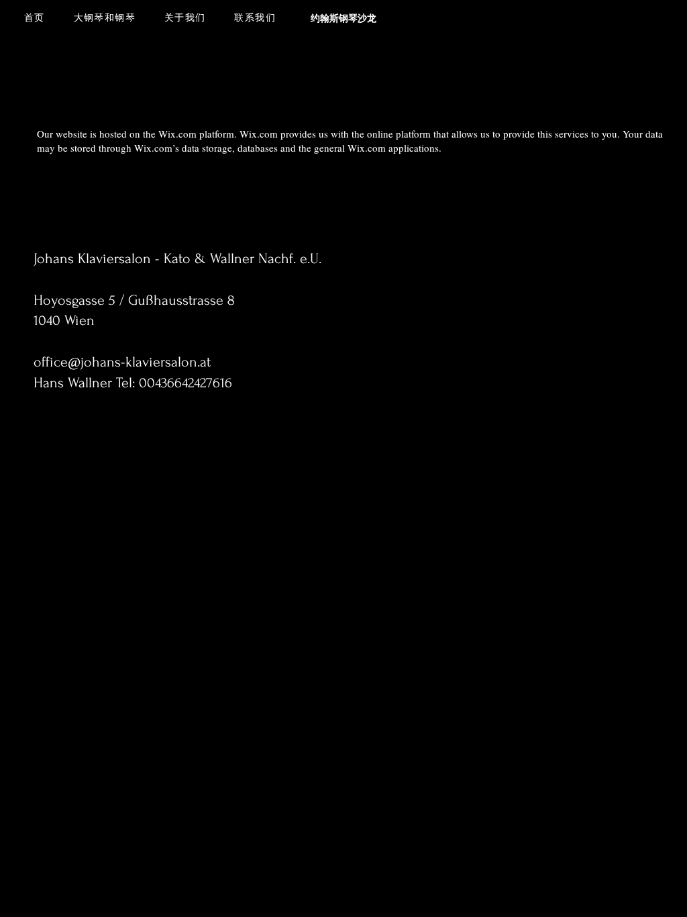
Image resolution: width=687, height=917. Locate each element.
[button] (104, 18)
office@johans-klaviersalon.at (122, 362)
